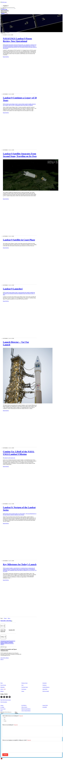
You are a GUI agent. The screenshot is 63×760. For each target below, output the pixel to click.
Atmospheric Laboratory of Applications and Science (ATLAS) (7, 643)
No (4, 719)
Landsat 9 (6, 642)
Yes (4, 717)
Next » (9, 618)
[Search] (15, 8)
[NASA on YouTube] (10, 697)
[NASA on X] (7, 697)
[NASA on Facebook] (1, 697)
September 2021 (12, 629)
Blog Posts (3, 32)
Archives (8, 32)
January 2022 (3, 629)
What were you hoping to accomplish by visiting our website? (16, 740)
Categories (3, 636)
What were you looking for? (10, 724)
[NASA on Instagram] (4, 697)
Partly (5, 721)
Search (1, 8)
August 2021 (2, 631)
